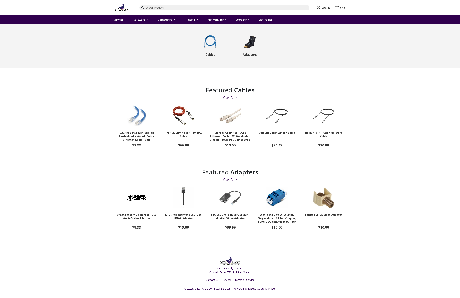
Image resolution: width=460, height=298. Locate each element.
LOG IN (325, 7)
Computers (165, 19)
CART (343, 7)
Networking (215, 19)
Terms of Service (244, 279)
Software (139, 19)
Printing (190, 19)
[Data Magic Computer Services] (122, 7)
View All (228, 97)
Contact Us (212, 279)
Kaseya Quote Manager (262, 288)
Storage (241, 19)
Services (118, 19)
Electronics (266, 19)
